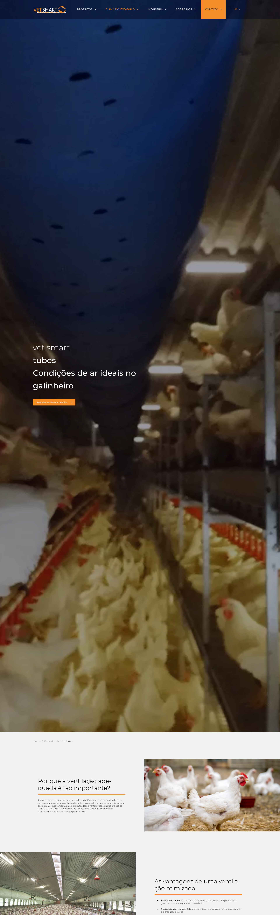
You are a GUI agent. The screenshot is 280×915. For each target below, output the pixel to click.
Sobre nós (184, 9)
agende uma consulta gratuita (52, 402)
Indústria (155, 9)
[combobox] (236, 9)
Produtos (84, 9)
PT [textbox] (236, 9)
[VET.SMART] (50, 9)
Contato (211, 9)
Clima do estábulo (120, 9)
